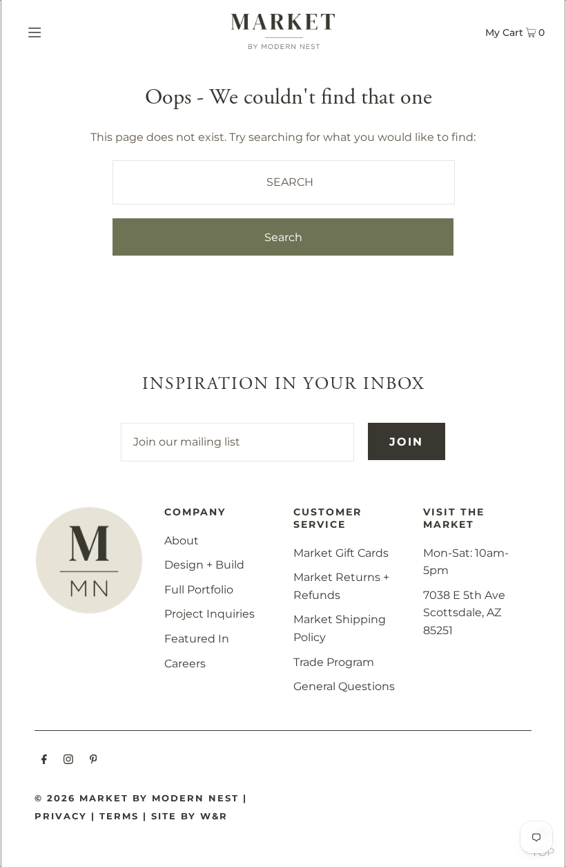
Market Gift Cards (341, 553)
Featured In (196, 638)
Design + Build (204, 564)
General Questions (344, 686)
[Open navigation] (64, 31)
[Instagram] (68, 761)
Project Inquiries (209, 613)
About (181, 540)
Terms (119, 815)
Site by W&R (189, 815)
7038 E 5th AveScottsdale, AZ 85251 (464, 613)
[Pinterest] (93, 761)
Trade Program (333, 662)
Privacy (61, 815)
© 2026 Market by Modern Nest (137, 797)
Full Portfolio (198, 589)
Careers (185, 663)
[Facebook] (44, 761)
